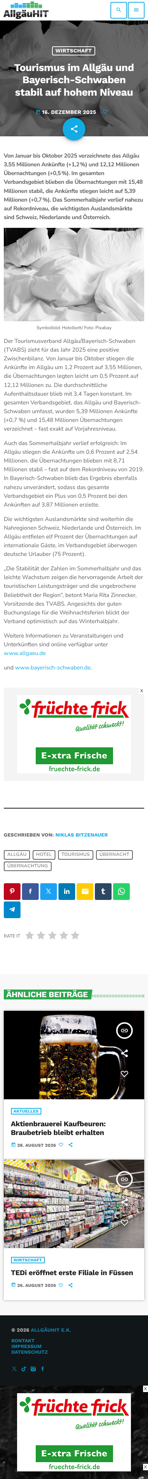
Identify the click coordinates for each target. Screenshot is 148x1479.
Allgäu (17, 855)
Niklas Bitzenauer (81, 835)
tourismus (75, 855)
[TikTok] (24, 1369)
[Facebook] (43, 1369)
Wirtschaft (73, 51)
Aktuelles (26, 1111)
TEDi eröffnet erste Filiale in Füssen (72, 1272)
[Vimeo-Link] (26, 10)
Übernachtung (27, 866)
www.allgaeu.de (25, 653)
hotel (44, 855)
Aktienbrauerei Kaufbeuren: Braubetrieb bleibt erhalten (58, 1128)
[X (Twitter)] (14, 1369)
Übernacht (114, 855)
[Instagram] (33, 1369)
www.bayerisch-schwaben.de (53, 668)
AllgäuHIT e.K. (51, 1330)
